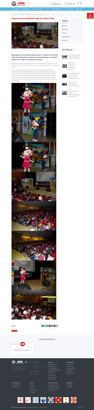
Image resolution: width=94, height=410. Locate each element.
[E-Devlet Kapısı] (28, 400)
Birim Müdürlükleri (53, 368)
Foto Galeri (65, 29)
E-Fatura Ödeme (71, 368)
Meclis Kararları (52, 375)
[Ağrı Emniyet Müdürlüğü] (51, 400)
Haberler (64, 25)
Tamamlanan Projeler (54, 388)
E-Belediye (71, 9)
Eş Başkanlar (26, 9)
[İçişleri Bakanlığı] (20, 400)
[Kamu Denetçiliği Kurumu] (35, 400)
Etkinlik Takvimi (66, 36)
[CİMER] (66, 400)
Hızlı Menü (90, 16)
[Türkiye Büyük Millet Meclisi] (73, 400)
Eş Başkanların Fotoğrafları (21, 350)
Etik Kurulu (51, 373)
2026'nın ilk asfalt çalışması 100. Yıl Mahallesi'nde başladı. (73, 84)
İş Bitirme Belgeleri (53, 385)
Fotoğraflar (69, 386)
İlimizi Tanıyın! (70, 364)
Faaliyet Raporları (53, 377)
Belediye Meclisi (52, 366)
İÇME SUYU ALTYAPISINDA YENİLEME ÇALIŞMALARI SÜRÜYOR (72, 66)
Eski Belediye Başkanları (54, 370)
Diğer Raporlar (52, 379)
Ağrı (64, 9)
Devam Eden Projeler (54, 386)
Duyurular (64, 40)
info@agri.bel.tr (36, 373)
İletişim (80, 9)
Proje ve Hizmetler (38, 9)
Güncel (48, 9)
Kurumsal (17, 9)
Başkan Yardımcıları (53, 364)
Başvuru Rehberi (16, 385)
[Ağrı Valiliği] (43, 400)
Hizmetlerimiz (52, 390)
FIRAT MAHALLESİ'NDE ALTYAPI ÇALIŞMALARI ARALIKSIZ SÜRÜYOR (74, 57)
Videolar (64, 33)
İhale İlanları (15, 386)
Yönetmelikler (52, 371)
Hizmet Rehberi (56, 9)
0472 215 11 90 (36, 371)
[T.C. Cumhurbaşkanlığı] (58, 400)
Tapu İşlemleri (70, 366)
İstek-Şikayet (70, 373)
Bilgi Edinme (70, 371)
